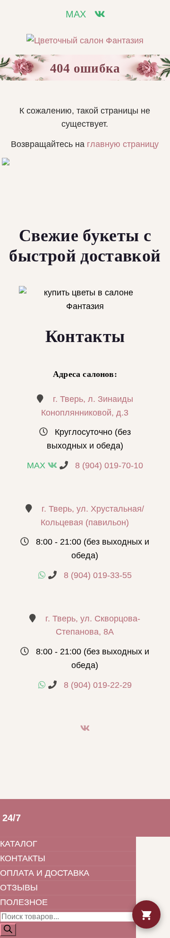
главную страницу (123, 144)
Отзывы (19, 887)
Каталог (18, 843)
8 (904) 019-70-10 (109, 465)
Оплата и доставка (44, 873)
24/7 (11, 818)
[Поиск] (8, 929)
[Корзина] (146, 914)
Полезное (24, 902)
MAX (76, 14)
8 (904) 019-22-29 (98, 685)
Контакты (22, 858)
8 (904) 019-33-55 (98, 575)
